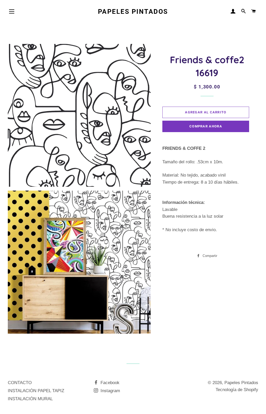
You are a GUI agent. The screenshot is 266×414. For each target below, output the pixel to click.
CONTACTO (20, 382)
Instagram (109, 390)
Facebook (109, 382)
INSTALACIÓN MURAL (30, 398)
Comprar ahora (205, 126)
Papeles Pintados (133, 11)
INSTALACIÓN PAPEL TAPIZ (36, 390)
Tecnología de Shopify (237, 389)
